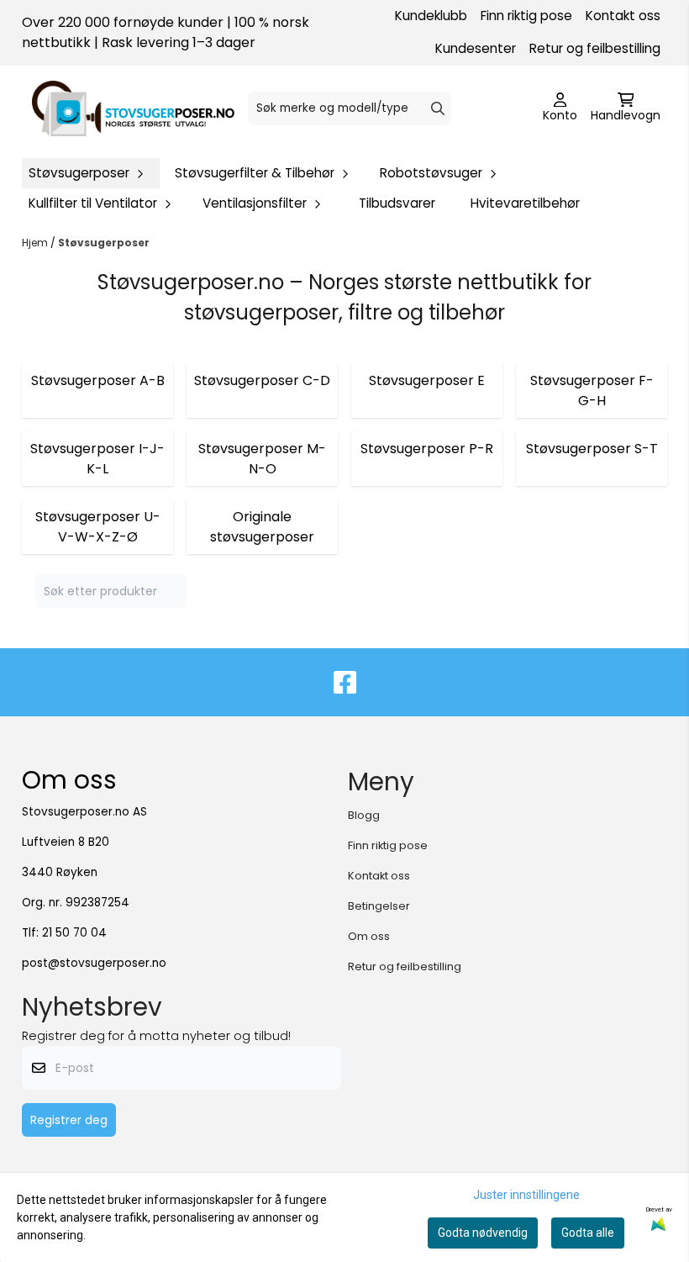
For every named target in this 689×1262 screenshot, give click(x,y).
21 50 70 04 (74, 933)
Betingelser (379, 906)
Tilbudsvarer (397, 203)
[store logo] (133, 108)
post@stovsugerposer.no (94, 963)
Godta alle (587, 1232)
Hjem (36, 242)
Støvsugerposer (104, 242)
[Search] (438, 108)
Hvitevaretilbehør (525, 203)
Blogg (364, 815)
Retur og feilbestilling (594, 48)
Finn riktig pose (526, 15)
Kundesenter (475, 48)
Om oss (369, 936)
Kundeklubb (431, 15)
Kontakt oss (623, 15)
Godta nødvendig (483, 1232)
